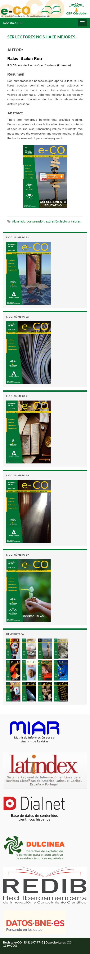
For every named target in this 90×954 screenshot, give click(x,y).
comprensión (35, 221)
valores (76, 221)
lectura (65, 221)
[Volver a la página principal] (45, 9)
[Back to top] (80, 944)
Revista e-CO (12, 23)
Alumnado (19, 221)
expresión (52, 221)
